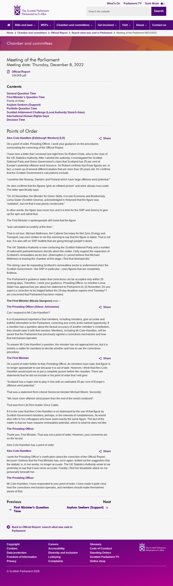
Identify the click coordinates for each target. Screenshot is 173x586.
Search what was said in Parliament (92, 32)
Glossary (95, 544)
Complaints (55, 561)
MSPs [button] (45, 25)
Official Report (59, 32)
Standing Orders (100, 552)
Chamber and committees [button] (73, 25)
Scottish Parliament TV (104, 557)
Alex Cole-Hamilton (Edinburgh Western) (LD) (36, 138)
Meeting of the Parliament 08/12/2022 (136, 32)
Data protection (17, 552)
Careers (53, 544)
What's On (114, 3)
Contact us (159, 25)
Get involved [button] (106, 25)
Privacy (11, 561)
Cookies (12, 548)
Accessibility (56, 548)
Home (10, 32)
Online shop (97, 561)
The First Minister (18, 358)
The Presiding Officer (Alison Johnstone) (33, 306)
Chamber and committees (32, 32)
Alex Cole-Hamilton (19, 450)
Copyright (13, 544)
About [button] (140, 25)
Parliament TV (133, 3)
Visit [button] (125, 25)
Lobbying (54, 557)
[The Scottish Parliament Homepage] (9, 25)
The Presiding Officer (20, 428)
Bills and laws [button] (24, 25)
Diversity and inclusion (63, 552)
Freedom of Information (22, 557)
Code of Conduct (101, 548)
